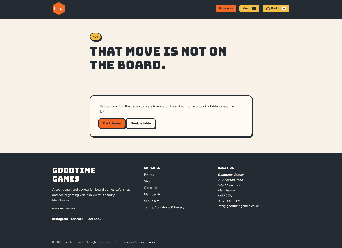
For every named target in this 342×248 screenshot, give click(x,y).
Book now (226, 8)
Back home (112, 123)
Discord (77, 219)
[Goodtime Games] (67, 8)
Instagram (60, 219)
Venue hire (152, 201)
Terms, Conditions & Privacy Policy (133, 242)
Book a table (141, 123)
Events (149, 174)
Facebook (94, 219)
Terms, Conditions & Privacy (164, 207)
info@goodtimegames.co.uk (238, 206)
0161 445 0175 (229, 201)
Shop (148, 181)
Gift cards (151, 188)
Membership (153, 194)
